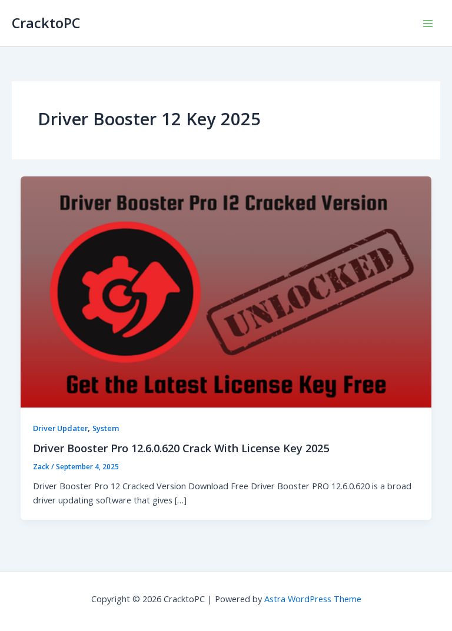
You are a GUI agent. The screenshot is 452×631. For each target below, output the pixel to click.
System (105, 428)
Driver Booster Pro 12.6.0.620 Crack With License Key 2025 (181, 448)
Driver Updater (60, 428)
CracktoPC (46, 23)
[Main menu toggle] (428, 23)
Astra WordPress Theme (312, 599)
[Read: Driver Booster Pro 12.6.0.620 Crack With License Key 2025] (226, 290)
